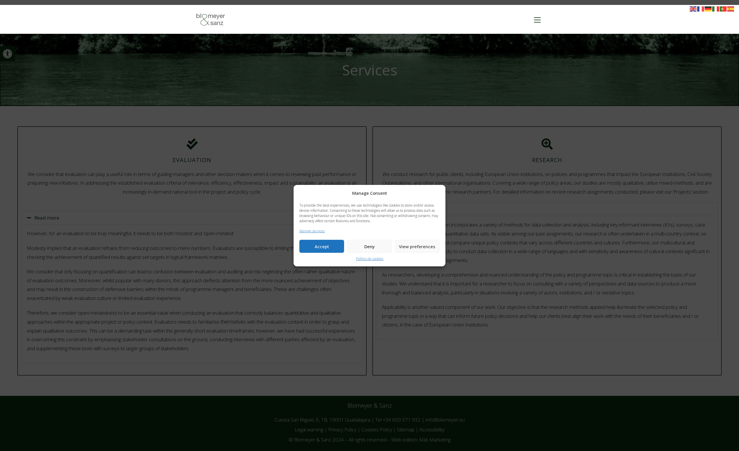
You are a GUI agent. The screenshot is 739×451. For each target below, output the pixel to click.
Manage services (312, 230)
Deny (369, 246)
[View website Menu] (537, 19)
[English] (693, 8)
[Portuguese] (723, 8)
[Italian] (716, 8)
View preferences (417, 246)
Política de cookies (369, 258)
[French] (701, 8)
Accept (322, 246)
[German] (708, 8)
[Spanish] (731, 8)
